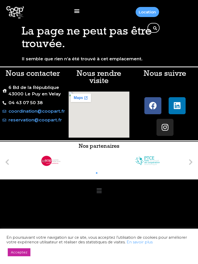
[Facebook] (152, 105)
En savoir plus (140, 242)
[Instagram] (165, 127)
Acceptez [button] (19, 252)
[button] (76, 10)
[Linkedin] (177, 105)
